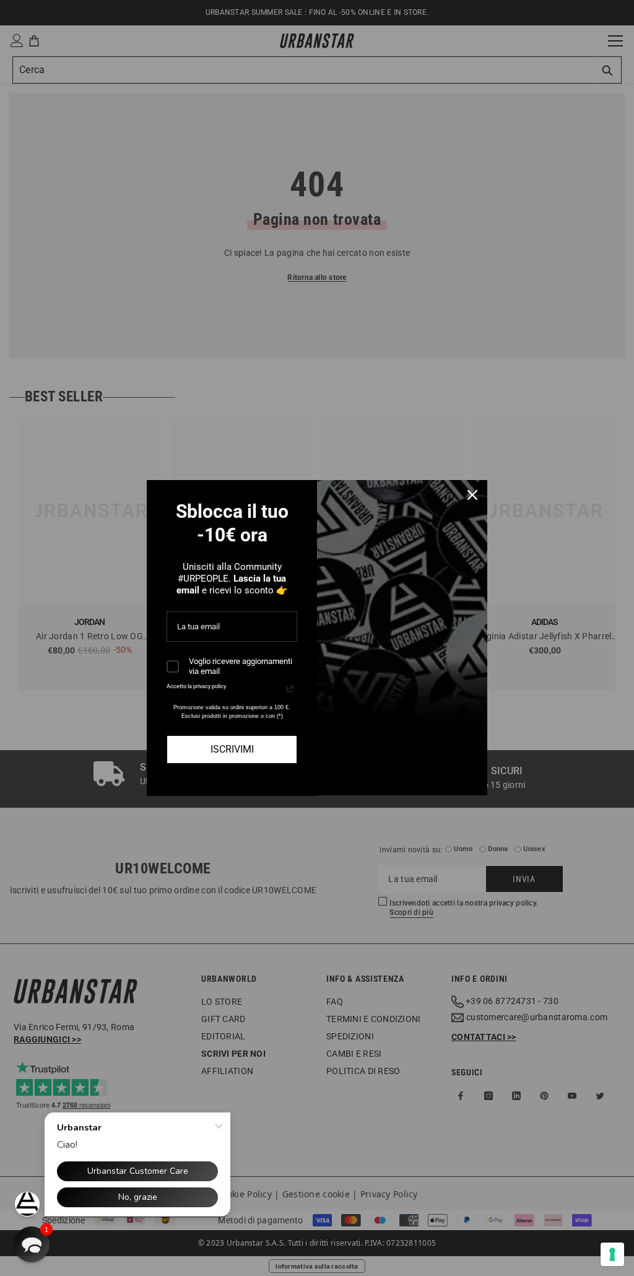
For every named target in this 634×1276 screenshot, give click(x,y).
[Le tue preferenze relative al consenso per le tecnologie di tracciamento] (612, 1254)
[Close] (472, 495)
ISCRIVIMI (232, 749)
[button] (32, 1244)
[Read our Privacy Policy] (289, 688)
